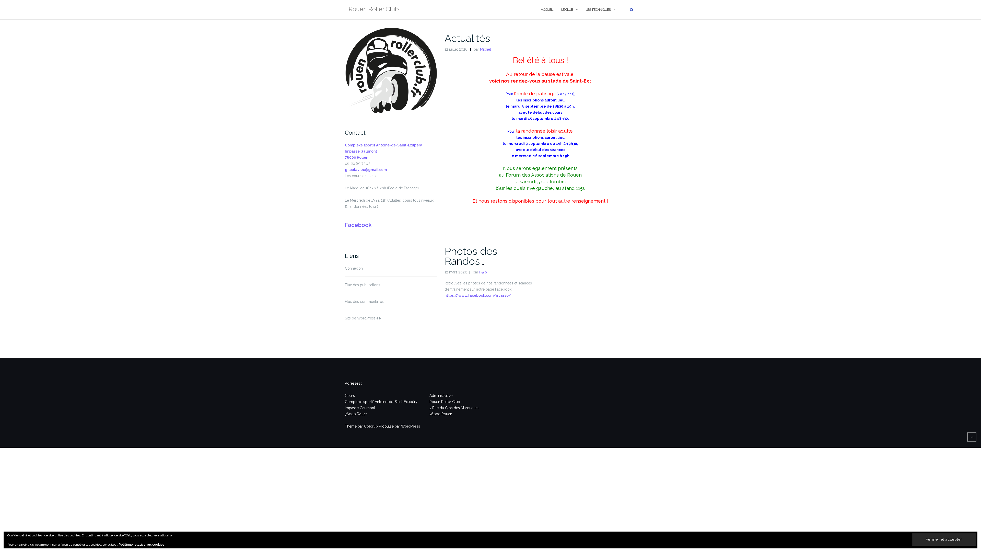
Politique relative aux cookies (141, 544)
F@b (483, 272)
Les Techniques (598, 10)
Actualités (467, 38)
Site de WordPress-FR (363, 318)
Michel (485, 49)
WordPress (410, 426)
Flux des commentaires (364, 302)
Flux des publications (362, 285)
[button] (391, 72)
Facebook (358, 225)
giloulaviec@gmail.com (366, 170)
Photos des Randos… (471, 256)
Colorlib (371, 426)
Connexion (354, 268)
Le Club (567, 10)
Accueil (547, 10)
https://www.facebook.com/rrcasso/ (478, 295)
